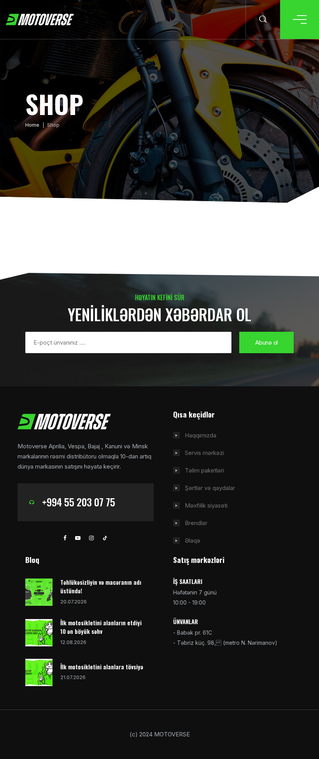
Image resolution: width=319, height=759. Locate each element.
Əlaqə (192, 540)
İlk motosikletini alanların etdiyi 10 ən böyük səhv (101, 627)
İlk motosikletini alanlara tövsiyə (101, 666)
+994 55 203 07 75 (78, 502)
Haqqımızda (200, 435)
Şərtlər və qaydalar (210, 488)
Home (32, 125)
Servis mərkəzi (204, 452)
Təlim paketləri (204, 470)
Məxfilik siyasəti (206, 505)
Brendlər (196, 523)
